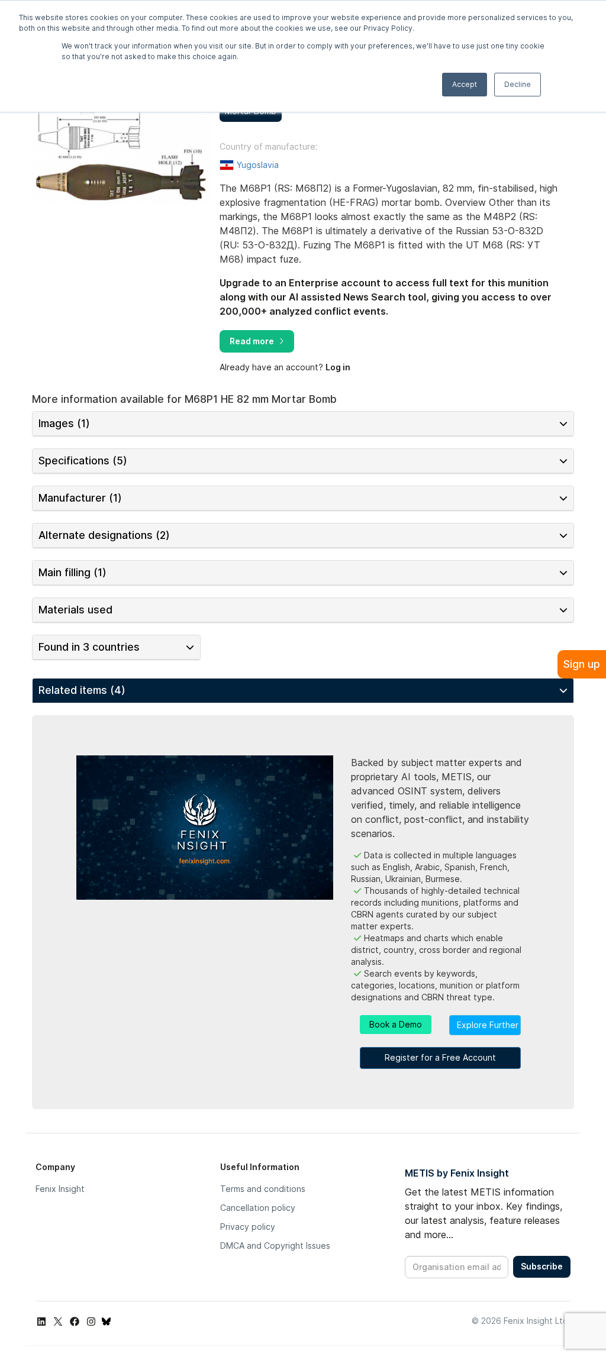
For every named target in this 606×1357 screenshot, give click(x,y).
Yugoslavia (258, 165)
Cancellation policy (257, 1208)
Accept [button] (464, 84)
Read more (252, 341)
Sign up (581, 664)
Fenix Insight (60, 1189)
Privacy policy (247, 1227)
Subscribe (542, 1266)
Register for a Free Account (440, 1057)
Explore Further (487, 1025)
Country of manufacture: (269, 147)
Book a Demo (395, 1024)
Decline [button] (517, 84)
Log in (337, 367)
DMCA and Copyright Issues (275, 1245)
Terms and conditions (262, 1189)
